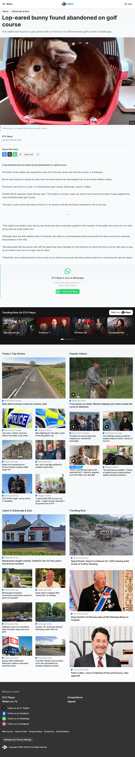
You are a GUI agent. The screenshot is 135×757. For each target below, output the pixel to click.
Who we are (7, 731)
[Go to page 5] (71, 339)
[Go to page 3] (67, 339)
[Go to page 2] (65, 339)
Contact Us (49, 731)
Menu (9, 4)
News (5, 11)
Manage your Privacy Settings (17, 739)
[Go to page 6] (73, 339)
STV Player (8, 697)
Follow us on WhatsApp (18, 718)
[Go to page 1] (62, 339)
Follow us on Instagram (18, 724)
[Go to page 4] (69, 339)
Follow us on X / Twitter (18, 708)
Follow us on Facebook (18, 713)
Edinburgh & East (20, 11)
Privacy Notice (35, 731)
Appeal (72, 701)
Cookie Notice (62, 731)
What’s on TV (9, 701)
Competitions (75, 697)
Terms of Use (21, 731)
